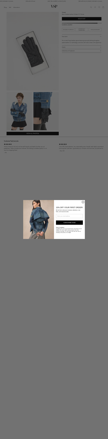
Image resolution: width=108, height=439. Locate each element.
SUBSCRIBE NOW (69, 222)
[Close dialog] (83, 202)
